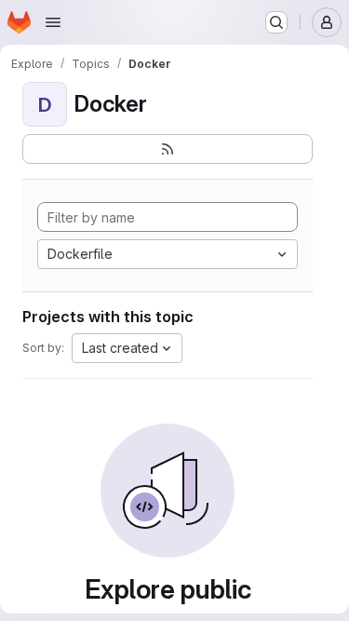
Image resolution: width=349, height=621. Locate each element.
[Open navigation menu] (53, 22)
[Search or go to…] (276, 22)
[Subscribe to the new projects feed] (167, 149)
